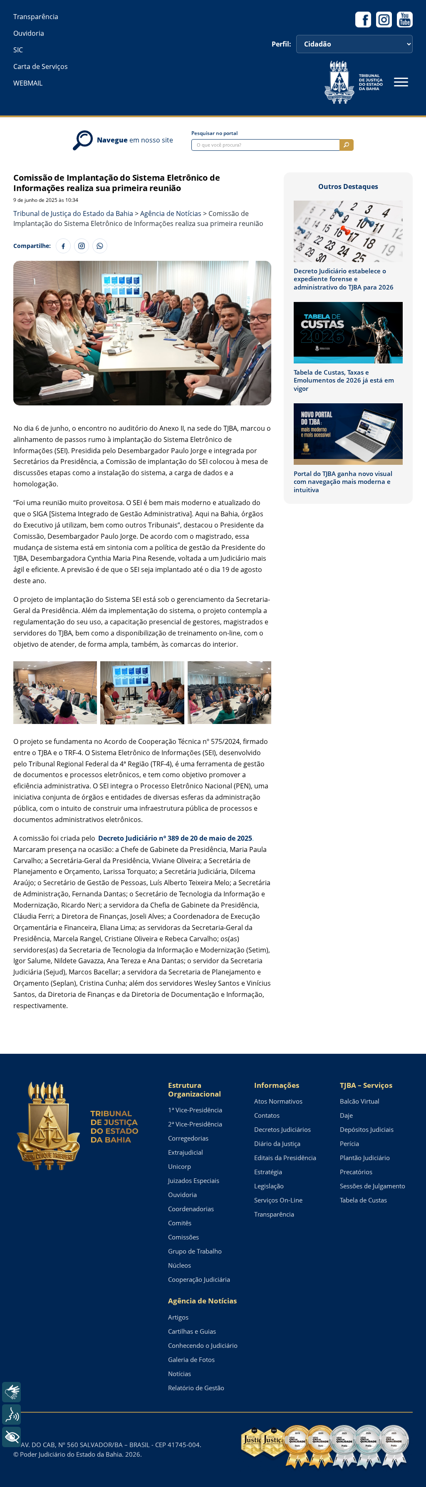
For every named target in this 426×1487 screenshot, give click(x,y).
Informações (276, 1085)
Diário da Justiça (277, 1143)
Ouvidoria (28, 33)
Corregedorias (188, 1138)
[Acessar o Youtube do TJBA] (405, 19)
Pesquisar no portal (214, 133)
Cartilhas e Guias (192, 1331)
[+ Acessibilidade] (11, 1437)
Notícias (179, 1373)
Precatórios (356, 1172)
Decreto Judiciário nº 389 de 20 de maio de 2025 (175, 838)
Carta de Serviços (40, 66)
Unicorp (179, 1166)
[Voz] (11, 1414)
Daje (346, 1115)
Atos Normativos (278, 1101)
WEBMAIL (27, 83)
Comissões (183, 1237)
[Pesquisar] (346, 145)
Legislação (269, 1186)
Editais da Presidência (285, 1157)
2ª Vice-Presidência (195, 1124)
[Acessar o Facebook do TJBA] (363, 19)
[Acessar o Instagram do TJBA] (384, 19)
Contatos (267, 1115)
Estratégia (268, 1172)
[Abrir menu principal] (401, 82)
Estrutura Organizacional (194, 1090)
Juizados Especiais (193, 1180)
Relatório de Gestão (196, 1388)
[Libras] (11, 1392)
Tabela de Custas (363, 1200)
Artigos (178, 1317)
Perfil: (281, 44)
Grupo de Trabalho (195, 1251)
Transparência (35, 16)
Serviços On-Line (278, 1200)
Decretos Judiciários (282, 1129)
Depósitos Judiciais (367, 1129)
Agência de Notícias (202, 1300)
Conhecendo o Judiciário (203, 1345)
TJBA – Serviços (366, 1085)
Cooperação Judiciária (199, 1279)
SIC (18, 50)
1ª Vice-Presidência (195, 1110)
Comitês (179, 1223)
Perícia (349, 1143)
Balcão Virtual (359, 1101)
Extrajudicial (185, 1152)
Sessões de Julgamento (372, 1186)
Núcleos (179, 1265)
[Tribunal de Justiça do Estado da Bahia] (353, 82)
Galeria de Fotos (191, 1359)
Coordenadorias (191, 1209)
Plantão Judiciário (365, 1157)
